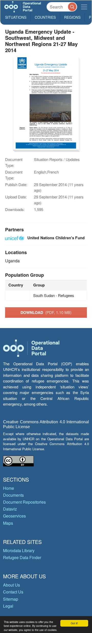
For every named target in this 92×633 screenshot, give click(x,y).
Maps (8, 523)
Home (8, 488)
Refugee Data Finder (22, 557)
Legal (8, 606)
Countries (45, 17)
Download (46, 312)
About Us (11, 585)
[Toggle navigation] (84, 7)
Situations (15, 17)
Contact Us (13, 592)
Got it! (74, 623)
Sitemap (10, 599)
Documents (13, 495)
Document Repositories (24, 502)
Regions (72, 17)
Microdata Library (18, 550)
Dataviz (10, 509)
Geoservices (14, 516)
